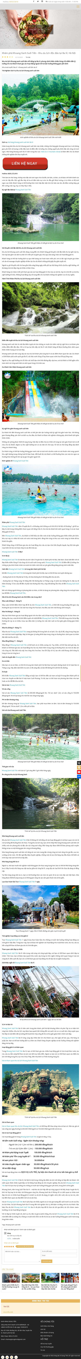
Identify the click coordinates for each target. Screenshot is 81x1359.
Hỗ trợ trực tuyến (46, 1344)
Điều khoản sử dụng (47, 1332)
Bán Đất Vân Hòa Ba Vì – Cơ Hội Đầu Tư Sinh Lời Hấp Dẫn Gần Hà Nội (49, 1287)
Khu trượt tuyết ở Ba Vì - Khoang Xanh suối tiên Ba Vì (19, 67)
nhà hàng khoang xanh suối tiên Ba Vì (20, 142)
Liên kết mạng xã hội (12, 1342)
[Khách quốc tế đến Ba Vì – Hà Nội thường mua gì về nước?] (11, 1278)
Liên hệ (42, 1329)
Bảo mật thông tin (46, 1336)
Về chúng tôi (47, 1321)
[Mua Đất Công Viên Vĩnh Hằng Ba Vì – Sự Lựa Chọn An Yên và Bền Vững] (31, 1278)
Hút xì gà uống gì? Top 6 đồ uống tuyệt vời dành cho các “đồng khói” (69, 1287)
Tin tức (42, 1350)
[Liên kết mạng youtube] (79, 773)
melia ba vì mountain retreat (51, 152)
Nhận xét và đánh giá (11, 1243)
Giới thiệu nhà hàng (47, 1326)
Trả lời (9, 1238)
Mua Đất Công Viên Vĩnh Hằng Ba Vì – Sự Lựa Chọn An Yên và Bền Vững (30, 1287)
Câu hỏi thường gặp (47, 1347)
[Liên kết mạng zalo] (79, 778)
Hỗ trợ (44, 1339)
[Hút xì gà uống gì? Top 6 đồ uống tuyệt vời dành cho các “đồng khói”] (70, 1278)
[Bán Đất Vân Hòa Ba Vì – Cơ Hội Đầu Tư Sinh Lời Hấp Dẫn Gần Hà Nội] (50, 1278)
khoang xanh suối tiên (13, 1225)
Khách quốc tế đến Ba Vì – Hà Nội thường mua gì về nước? (11, 1287)
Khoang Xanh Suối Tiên (23, 190)
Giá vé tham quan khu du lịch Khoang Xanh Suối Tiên (20, 1061)
